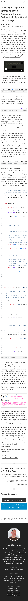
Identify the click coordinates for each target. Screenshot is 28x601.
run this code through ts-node (13, 387)
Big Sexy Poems (13, 588)
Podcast (19, 576)
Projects (4, 578)
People (6, 580)
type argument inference (12, 57)
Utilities (13, 580)
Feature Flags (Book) (13, 595)
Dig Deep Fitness (13, 590)
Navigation (23, 2)
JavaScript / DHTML (19, 26)
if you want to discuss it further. (14, 506)
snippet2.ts (3, 110)
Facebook (20, 569)
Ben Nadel (6, 24)
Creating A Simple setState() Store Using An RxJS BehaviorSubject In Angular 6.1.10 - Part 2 (15, 476)
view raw (25, 91)
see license (15, 519)
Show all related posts (21, 484)
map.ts (3, 357)
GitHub (14, 91)
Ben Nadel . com (6, 2)
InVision (19, 580)
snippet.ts (3, 91)
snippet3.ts (4, 163)
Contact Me (20, 578)
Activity (12, 576)
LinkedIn (12, 569)
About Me (12, 578)
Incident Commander (13, 593)
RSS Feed (13, 582)
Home (6, 576)
